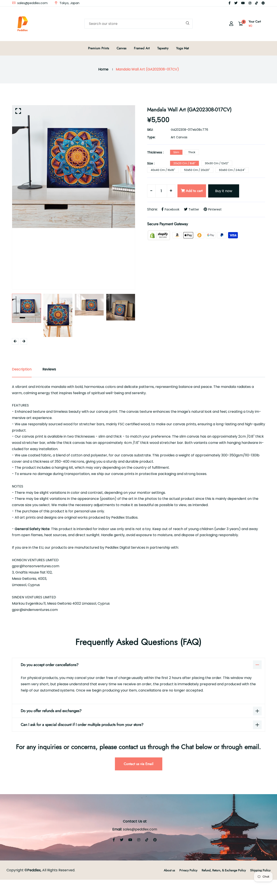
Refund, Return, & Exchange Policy (224, 870)
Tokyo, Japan (69, 3)
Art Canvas (179, 137)
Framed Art (142, 48)
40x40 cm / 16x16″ (163, 170)
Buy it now (223, 190)
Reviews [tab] (49, 369)
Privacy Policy (188, 870)
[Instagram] (250, 3)
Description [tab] (22, 369)
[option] (73, 166)
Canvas (121, 48)
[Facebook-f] (229, 3)
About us (169, 870)
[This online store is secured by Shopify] (159, 235)
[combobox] (138, 24)
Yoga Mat (182, 48)
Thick (191, 152)
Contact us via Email (138, 763)
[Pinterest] (263, 3)
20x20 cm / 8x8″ (184, 163)
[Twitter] (236, 3)
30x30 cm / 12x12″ (217, 163)
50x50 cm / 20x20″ (197, 170)
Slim (176, 152)
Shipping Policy (260, 870)
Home (103, 69)
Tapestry (163, 48)
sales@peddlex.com (32, 3)
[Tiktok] (256, 3)
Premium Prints (98, 48)
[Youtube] (243, 3)
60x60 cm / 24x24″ (232, 170)
